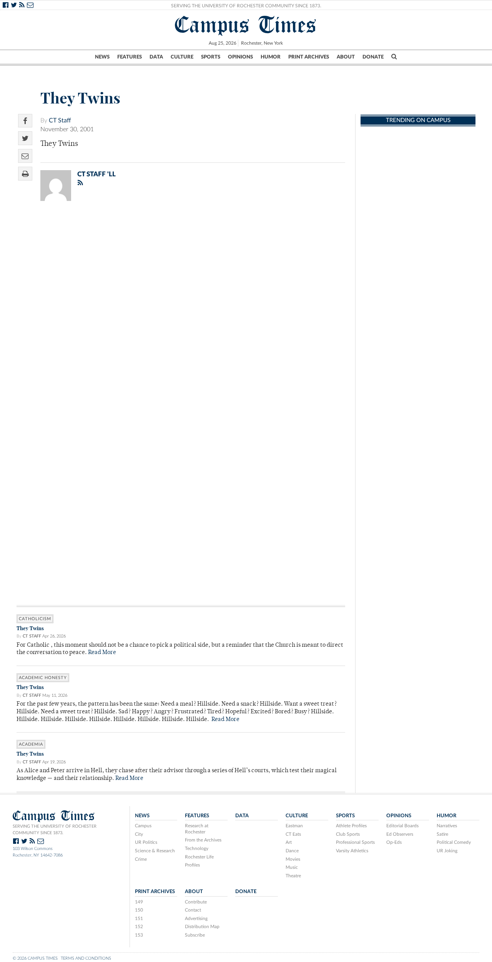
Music (292, 867)
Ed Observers (399, 834)
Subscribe (195, 935)
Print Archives (308, 57)
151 (139, 918)
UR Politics (146, 842)
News (102, 57)
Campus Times (246, 24)
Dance (292, 850)
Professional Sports (355, 842)
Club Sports (348, 834)
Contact (193, 910)
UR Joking (447, 850)
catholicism (35, 619)
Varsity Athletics (352, 850)
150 (139, 910)
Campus (143, 825)
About (346, 57)
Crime (141, 859)
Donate (373, 57)
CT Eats (293, 834)
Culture (182, 57)
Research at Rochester (196, 828)
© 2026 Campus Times (35, 958)
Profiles (192, 865)
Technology (196, 848)
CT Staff (60, 120)
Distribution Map (202, 926)
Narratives (447, 825)
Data (156, 57)
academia (31, 744)
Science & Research (155, 850)
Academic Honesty (43, 678)
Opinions (240, 57)
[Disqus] (181, 307)
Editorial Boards (402, 825)
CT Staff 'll (96, 174)
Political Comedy (454, 842)
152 (139, 926)
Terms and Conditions (86, 958)
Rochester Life (199, 857)
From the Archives (203, 840)
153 (139, 935)
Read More (102, 653)
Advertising (196, 918)
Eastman (294, 825)
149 (139, 902)
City (139, 834)
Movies (293, 859)
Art (289, 842)
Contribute (196, 902)
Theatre (293, 875)
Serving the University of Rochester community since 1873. (54, 829)
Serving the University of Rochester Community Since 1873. (246, 5)
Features (129, 57)
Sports (210, 57)
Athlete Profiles (351, 825)
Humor (271, 57)
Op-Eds (394, 842)
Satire (442, 834)
